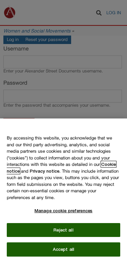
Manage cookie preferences (63, 210)
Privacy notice (44, 171)
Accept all (63, 249)
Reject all (63, 230)
